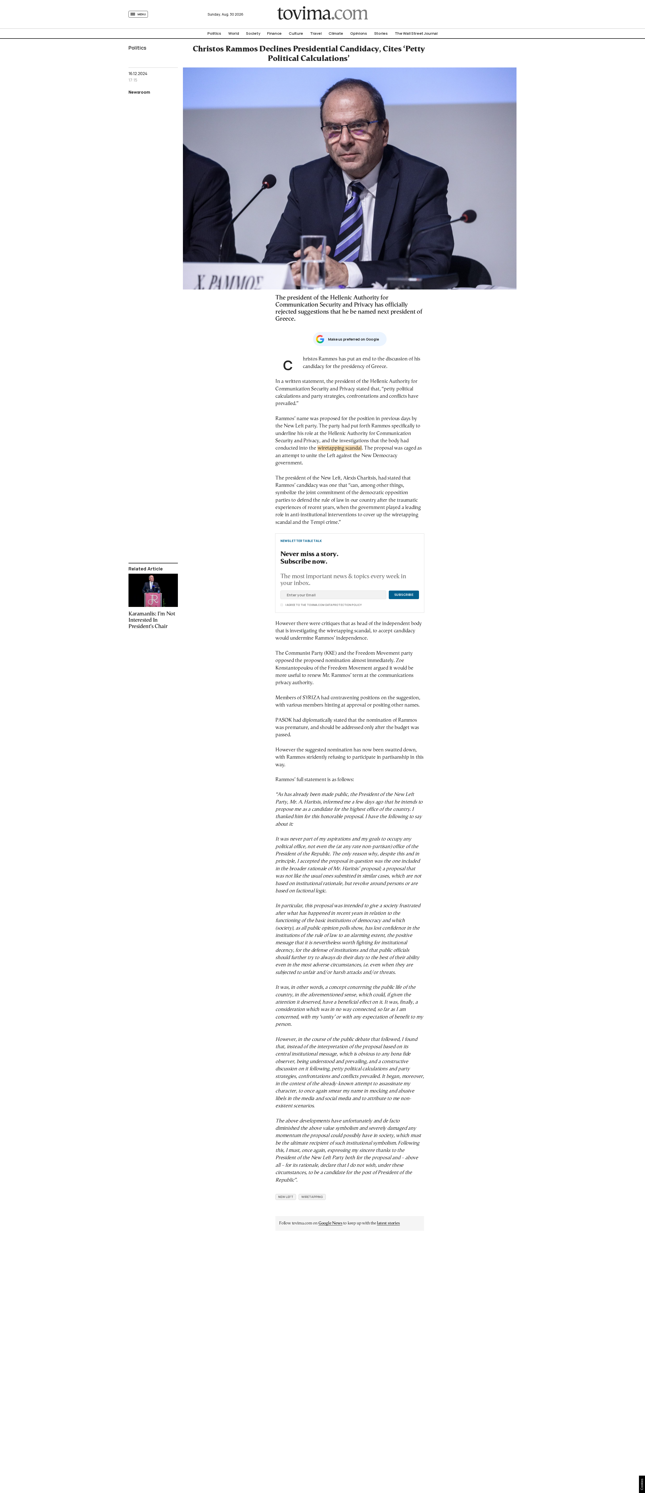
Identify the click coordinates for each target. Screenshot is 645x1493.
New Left (285, 1197)
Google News (330, 1223)
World (233, 33)
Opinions (358, 33)
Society (253, 33)
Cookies (642, 1484)
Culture (296, 33)
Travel (315, 33)
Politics (214, 33)
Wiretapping (312, 1197)
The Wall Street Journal (416, 33)
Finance (274, 33)
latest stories (388, 1223)
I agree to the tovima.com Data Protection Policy (295, 605)
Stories (381, 33)
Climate (336, 33)
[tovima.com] (322, 14)
